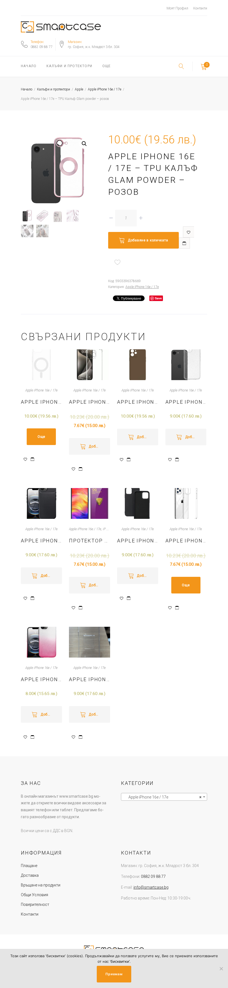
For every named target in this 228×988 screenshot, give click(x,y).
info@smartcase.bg (150, 887)
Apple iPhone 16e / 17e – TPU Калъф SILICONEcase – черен (137, 541)
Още (106, 66)
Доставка (30, 875)
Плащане (29, 865)
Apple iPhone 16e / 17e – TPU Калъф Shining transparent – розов (41, 679)
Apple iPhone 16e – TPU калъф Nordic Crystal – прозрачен (186, 541)
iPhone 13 (110, 529)
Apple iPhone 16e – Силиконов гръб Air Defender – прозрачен (89, 402)
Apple (79, 89)
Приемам (113, 974)
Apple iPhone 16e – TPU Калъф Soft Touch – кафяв (137, 402)
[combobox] (164, 797)
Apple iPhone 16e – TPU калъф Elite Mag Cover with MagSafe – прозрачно (41, 402)
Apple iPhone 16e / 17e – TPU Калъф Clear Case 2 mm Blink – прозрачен (186, 402)
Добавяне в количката (148, 240)
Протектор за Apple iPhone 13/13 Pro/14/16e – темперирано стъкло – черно (89, 541)
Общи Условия (34, 895)
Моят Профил (177, 8)
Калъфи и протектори (69, 66)
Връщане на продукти (40, 885)
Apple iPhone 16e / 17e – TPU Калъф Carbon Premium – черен (41, 541)
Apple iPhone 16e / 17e (104, 89)
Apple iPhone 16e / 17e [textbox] (162, 797)
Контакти (200, 8)
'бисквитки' (120, 961)
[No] (221, 968)
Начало (28, 66)
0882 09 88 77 (42, 47)
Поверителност (35, 904)
